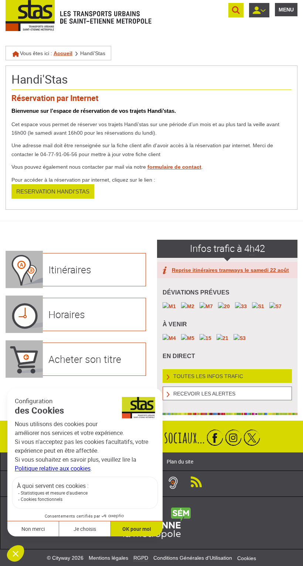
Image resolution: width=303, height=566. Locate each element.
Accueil (63, 53)
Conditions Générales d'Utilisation (192, 558)
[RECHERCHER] (236, 10)
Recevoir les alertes (204, 394)
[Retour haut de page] (289, 413)
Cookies (246, 558)
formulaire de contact (174, 167)
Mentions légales (108, 558)
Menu (286, 10)
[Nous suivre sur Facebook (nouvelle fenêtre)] (215, 437)
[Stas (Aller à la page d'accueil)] (30, 15)
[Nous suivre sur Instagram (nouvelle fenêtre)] (233, 437)
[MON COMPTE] (259, 10)
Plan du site (180, 461)
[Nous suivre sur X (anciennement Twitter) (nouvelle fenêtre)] (252, 437)
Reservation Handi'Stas (52, 191)
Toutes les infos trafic (208, 376)
